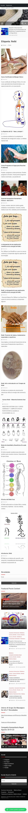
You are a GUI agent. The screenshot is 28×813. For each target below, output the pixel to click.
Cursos (10, 673)
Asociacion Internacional (14, 632)
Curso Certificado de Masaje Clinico (12, 77)
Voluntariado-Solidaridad (14, 638)
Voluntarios (22, 638)
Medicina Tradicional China (15, 693)
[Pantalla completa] (25, 747)
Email (2, 577)
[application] (14, 741)
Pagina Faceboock (9, 763)
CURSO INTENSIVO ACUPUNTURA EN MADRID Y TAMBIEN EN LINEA (17, 679)
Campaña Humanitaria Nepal (15, 655)
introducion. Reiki (6, 553)
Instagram (6, 759)
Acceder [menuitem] (3, 5)
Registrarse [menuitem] (9, 5)
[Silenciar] (22, 747)
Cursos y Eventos (12, 634)
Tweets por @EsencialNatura (8, 722)
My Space (6, 761)
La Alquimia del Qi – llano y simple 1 (12, 131)
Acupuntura (6, 599)
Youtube (6, 767)
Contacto (25, 794)
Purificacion (4, 387)
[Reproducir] (3, 747)
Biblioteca (22, 632)
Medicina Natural (12, 659)
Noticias (23, 693)
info (22, 690)
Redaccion (4, 79)
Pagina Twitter (7, 765)
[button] (15, 809)
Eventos (19, 656)
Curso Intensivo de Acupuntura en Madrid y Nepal (16, 663)
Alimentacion (11, 792)
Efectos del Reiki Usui (8, 499)
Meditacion (19, 636)
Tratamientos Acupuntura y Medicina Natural (11, 794)
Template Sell (4, 797)
